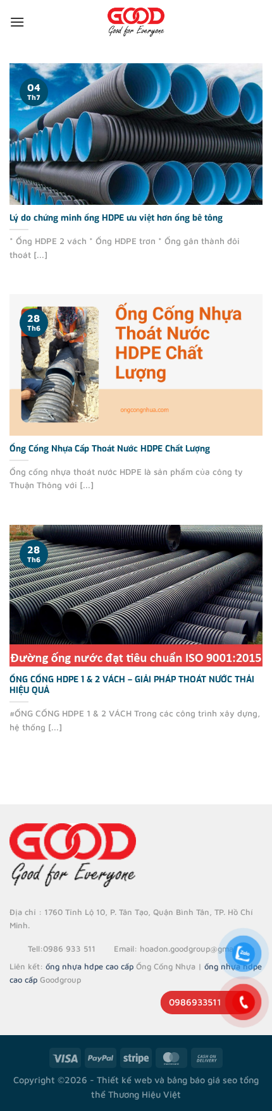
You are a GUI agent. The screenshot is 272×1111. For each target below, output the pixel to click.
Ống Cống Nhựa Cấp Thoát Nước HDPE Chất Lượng (109, 448)
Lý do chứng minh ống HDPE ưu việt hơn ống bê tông (116, 217)
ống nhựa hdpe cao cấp (89, 966)
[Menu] (17, 21)
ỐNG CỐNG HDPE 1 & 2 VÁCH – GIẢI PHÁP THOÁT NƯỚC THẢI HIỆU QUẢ (131, 685)
